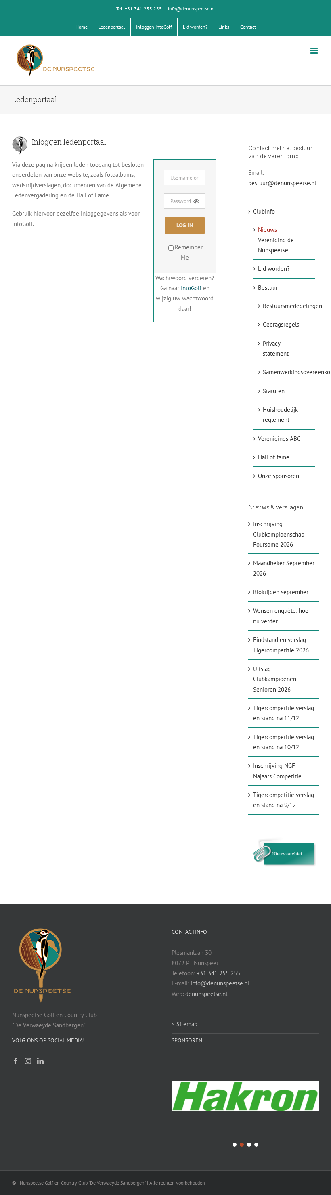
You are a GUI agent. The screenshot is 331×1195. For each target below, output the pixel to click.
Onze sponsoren (278, 476)
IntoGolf (191, 288)
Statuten (274, 391)
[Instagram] (28, 1061)
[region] (245, 1102)
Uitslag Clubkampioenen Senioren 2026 (274, 679)
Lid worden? (274, 269)
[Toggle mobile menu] (314, 50)
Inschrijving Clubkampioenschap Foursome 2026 (278, 534)
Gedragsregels (281, 324)
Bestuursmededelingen (292, 306)
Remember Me (189, 252)
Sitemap (186, 1024)
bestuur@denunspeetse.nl (282, 183)
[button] (245, 1096)
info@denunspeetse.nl (191, 9)
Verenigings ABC (279, 438)
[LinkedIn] (40, 1061)
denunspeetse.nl (206, 994)
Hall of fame (273, 457)
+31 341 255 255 (218, 973)
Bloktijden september (280, 592)
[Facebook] (15, 1061)
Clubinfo (264, 211)
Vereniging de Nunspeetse (276, 240)
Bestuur (268, 287)
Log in (184, 225)
